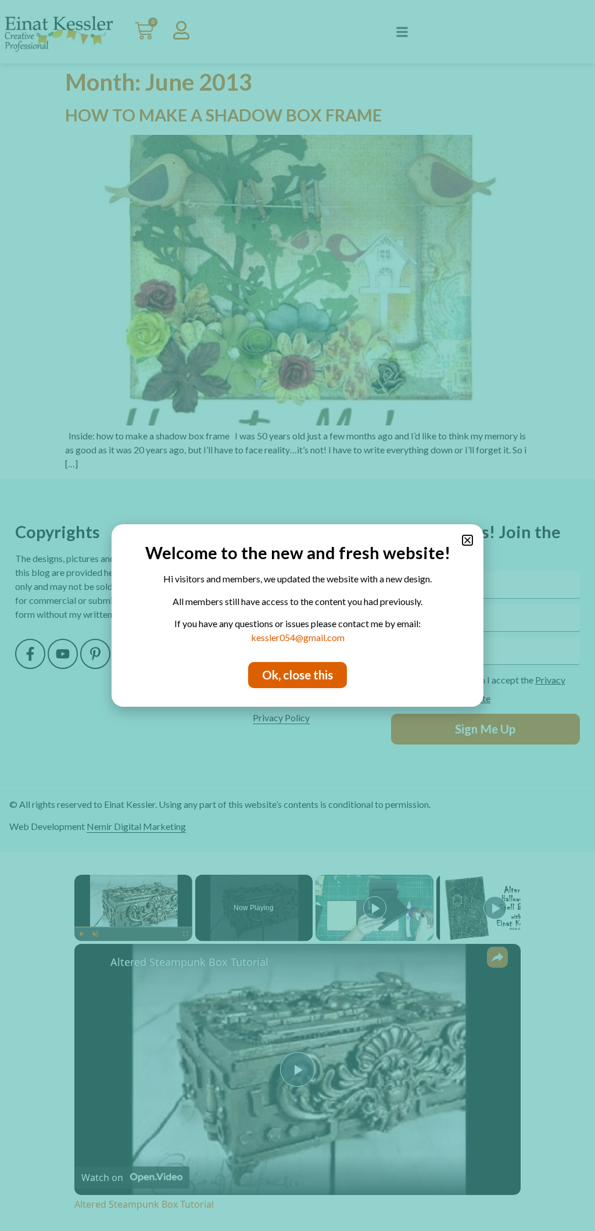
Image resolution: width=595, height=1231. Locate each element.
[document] (297, 615)
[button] (467, 540)
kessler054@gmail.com (298, 637)
